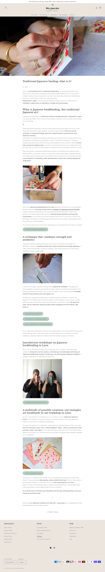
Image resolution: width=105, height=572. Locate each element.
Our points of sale (42, 527)
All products (72, 536)
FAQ (70, 539)
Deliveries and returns (10, 533)
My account (72, 533)
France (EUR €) (10, 562)
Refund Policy (8, 536)
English (22, 562)
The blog (39, 536)
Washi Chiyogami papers (33, 473)
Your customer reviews (43, 539)
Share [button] (26, 87)
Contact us (72, 530)
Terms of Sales (8, 530)
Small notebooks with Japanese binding (38, 324)
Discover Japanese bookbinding (35, 229)
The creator (40, 533)
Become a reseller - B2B (76, 527)
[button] (6, 8)
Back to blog (53, 512)
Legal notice (7, 542)
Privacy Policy (8, 539)
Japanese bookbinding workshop (35, 402)
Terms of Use (8, 527)
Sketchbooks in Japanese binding (36, 319)
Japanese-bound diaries (33, 314)
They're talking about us (44, 530)
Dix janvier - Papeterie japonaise (15, 568)
